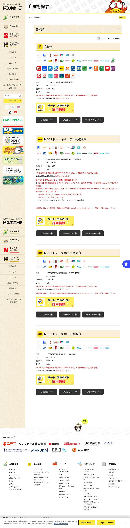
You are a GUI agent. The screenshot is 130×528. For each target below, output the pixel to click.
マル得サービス (64, 483)
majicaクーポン (64, 480)
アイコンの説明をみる (111, 38)
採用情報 (12, 74)
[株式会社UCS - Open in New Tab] (81, 451)
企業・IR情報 (12, 68)
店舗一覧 (12, 472)
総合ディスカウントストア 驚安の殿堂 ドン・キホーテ (12, 6)
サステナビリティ (114, 478)
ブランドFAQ (63, 497)
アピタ (11, 481)
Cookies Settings (86, 523)
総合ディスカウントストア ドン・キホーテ (12, 221)
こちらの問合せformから (45, 98)
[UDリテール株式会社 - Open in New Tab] (32, 445)
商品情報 (12, 52)
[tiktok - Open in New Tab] (9, 113)
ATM (60, 474)
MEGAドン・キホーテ (16, 478)
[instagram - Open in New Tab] (18, 108)
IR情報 (110, 475)
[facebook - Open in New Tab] (7, 108)
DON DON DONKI (15, 490)
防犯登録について (65, 494)
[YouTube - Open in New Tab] (15, 113)
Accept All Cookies (105, 523)
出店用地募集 (88, 483)
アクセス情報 (91, 120)
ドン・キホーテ (14, 475)
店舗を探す (13, 464)
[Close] (126, 522)
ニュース (12, 63)
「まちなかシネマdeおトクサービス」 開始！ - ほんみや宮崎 (60, 200)
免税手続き (62, 491)
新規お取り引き (89, 474)
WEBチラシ (68, 120)
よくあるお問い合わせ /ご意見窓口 (12, 86)
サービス (12, 57)
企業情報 (112, 464)
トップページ (34, 17)
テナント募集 (88, 486)
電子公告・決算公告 (115, 481)
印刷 (123, 17)
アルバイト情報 (12, 79)
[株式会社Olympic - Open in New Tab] (72, 445)
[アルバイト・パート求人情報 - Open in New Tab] (78, 108)
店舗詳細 (45, 120)
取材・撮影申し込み (90, 497)
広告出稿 (87, 494)
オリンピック (13, 487)
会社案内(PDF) (113, 469)
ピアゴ (11, 484)
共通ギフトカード (65, 477)
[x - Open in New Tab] (12, 108)
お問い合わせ (89, 464)
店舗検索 (12, 469)
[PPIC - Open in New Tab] (13, 143)
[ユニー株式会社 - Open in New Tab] (9, 445)
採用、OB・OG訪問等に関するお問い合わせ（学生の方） (91, 502)
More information (61, 524)
